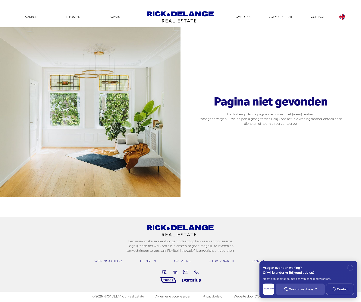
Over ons (243, 16)
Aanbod (31, 16)
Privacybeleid (212, 296)
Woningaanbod (108, 261)
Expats (114, 16)
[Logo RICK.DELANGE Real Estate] (180, 17)
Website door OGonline (251, 296)
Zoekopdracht (280, 16)
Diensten (73, 16)
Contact (318, 16)
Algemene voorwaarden (173, 296)
